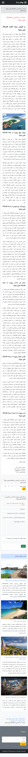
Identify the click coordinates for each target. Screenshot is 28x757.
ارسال (23, 546)
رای (24, 489)
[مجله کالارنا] (21, 2)
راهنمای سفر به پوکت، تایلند (20, 621)
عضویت (23, 744)
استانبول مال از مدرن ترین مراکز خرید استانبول (16, 697)
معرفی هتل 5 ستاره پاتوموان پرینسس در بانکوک (15, 580)
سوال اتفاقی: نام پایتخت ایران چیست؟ (16, 538)
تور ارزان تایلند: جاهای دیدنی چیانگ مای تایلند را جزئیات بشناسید (15, 658)
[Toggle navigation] (3, 2)
